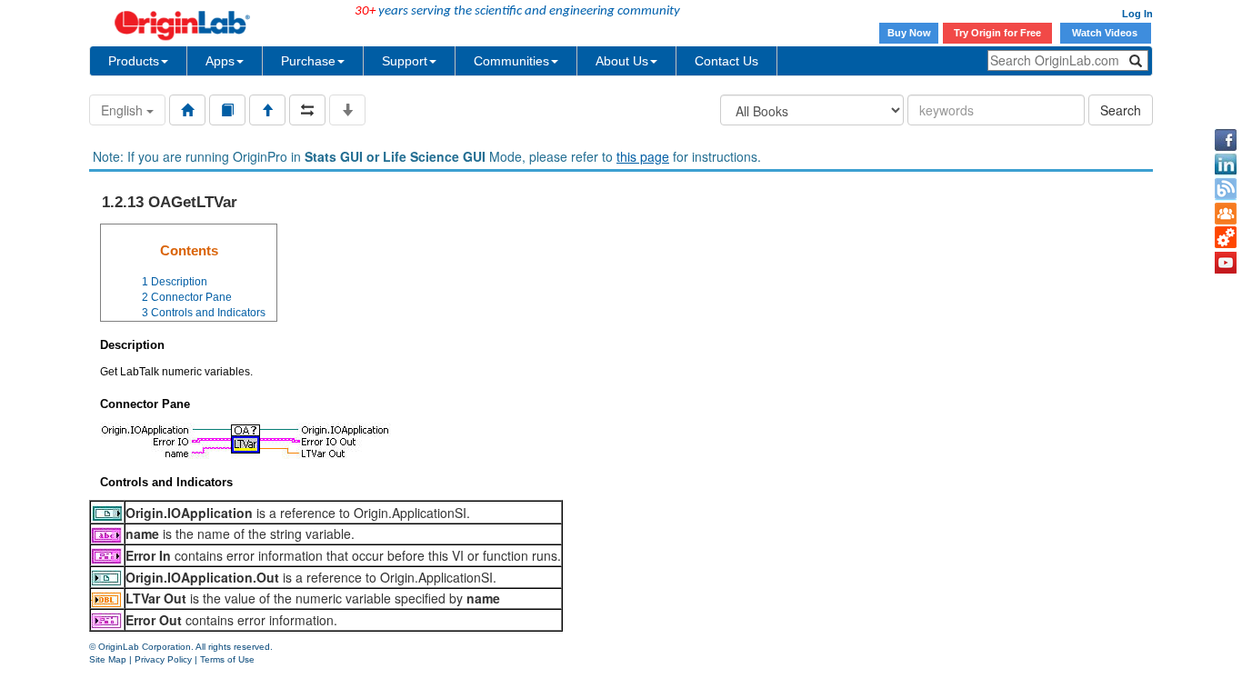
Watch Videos (1106, 32)
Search (1120, 110)
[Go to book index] (227, 110)
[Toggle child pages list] (347, 110)
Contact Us (726, 61)
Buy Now (909, 32)
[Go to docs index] (187, 110)
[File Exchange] (1225, 238)
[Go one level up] (267, 110)
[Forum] (1225, 213)
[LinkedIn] (1225, 164)
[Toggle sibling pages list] (307, 110)
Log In (1137, 13)
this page (642, 156)
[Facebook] (1225, 140)
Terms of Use (227, 659)
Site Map (107, 659)
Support (404, 61)
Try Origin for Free (997, 32)
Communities (511, 61)
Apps (220, 61)
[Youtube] (1225, 262)
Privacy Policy (163, 659)
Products (133, 61)
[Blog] (1225, 189)
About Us (622, 61)
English (123, 110)
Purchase (308, 61)
